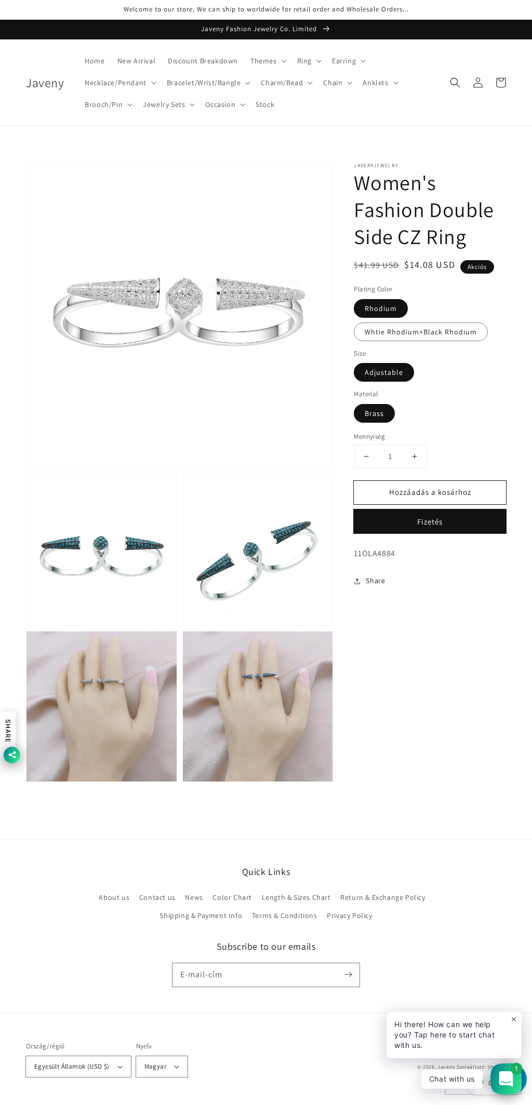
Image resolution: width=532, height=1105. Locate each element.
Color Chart (232, 897)
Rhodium (381, 308)
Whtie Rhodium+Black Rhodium (421, 331)
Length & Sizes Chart (296, 897)
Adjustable (384, 372)
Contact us (157, 897)
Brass (374, 413)
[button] (267, 61)
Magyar (155, 1066)
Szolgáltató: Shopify (481, 1066)
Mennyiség (369, 436)
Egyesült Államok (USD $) (72, 1066)
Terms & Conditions (284, 915)
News (194, 897)
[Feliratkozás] (348, 974)
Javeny (446, 1066)
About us (114, 897)
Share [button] (375, 580)
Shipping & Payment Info (200, 915)
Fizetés (430, 522)
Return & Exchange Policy (382, 897)
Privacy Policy (349, 915)
